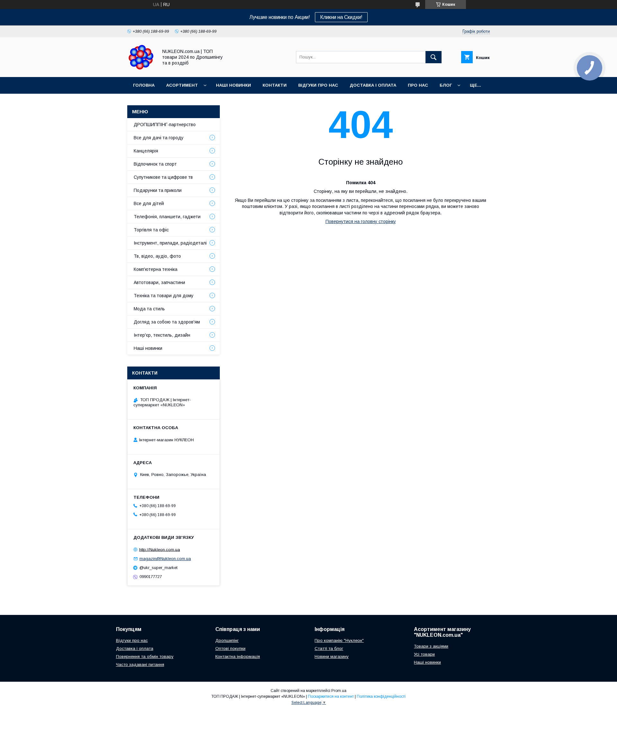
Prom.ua (338, 690)
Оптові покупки (230, 648)
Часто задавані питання (140, 664)
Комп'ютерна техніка (155, 269)
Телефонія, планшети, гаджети (167, 216)
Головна (144, 85)
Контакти (275, 85)
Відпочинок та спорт (155, 164)
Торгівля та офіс (151, 229)
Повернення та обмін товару (145, 656)
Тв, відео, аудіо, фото (157, 256)
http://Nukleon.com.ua (159, 549)
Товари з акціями (431, 646)
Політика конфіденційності (381, 696)
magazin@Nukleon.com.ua (165, 558)
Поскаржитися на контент (331, 696)
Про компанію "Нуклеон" (339, 640)
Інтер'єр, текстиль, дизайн (162, 335)
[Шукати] (433, 57)
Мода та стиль (149, 308)
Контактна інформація (237, 656)
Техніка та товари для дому (163, 295)
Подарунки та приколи (158, 190)
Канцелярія (146, 150)
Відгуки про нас (318, 85)
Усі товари (424, 654)
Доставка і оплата (373, 85)
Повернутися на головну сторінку (361, 221)
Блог (446, 85)
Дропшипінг (227, 640)
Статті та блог (329, 648)
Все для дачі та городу (158, 137)
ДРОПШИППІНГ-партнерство (165, 124)
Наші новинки (233, 85)
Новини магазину (332, 656)
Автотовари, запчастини (159, 282)
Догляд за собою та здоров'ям (167, 321)
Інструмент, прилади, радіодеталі (170, 243)
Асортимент (182, 85)
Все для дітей (149, 203)
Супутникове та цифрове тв (163, 177)
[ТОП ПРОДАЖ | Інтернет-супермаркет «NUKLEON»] (141, 68)
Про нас (418, 85)
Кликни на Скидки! (341, 17)
